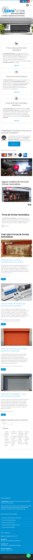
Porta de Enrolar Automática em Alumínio (11, 518)
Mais (3, 279)
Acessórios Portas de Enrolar (9, 520)
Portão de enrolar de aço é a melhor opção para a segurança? (14, 349)
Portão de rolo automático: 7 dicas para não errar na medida (13, 395)
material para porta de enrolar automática (11, 321)
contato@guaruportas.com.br (10, 536)
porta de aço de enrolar (7, 366)
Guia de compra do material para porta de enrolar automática (13, 304)
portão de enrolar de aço (18, 366)
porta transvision (5, 275)
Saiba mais (14, 144)
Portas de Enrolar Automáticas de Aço (11, 525)
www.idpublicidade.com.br (24, 557)
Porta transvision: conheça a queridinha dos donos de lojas (12, 261)
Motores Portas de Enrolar (8, 522)
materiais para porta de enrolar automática (11, 319)
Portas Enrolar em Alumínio (8, 527)
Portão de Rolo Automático (8, 411)
